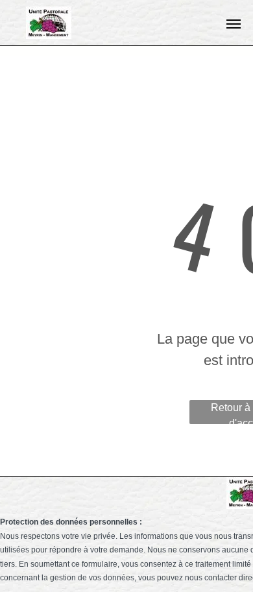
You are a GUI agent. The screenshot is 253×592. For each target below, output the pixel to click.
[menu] (234, 24)
